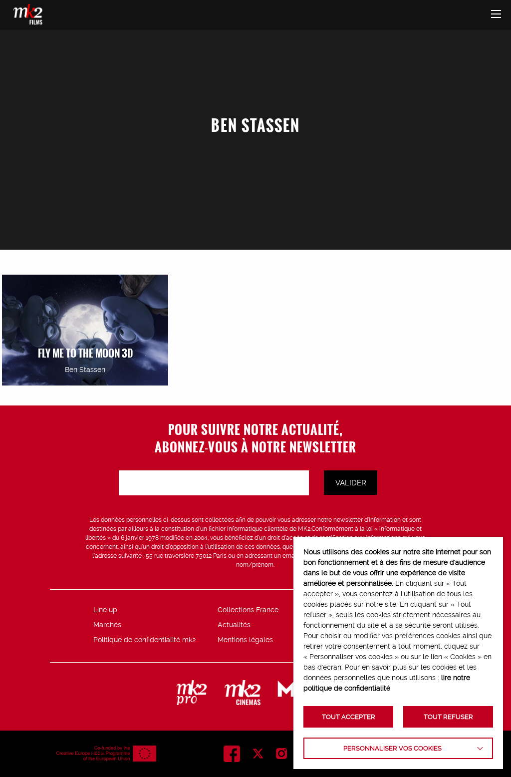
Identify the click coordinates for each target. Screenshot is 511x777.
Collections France (248, 610)
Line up (105, 610)
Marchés (107, 625)
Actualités (234, 625)
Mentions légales (245, 640)
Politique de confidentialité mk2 (144, 640)
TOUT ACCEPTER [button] (348, 717)
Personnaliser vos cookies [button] (392, 748)
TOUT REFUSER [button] (448, 717)
